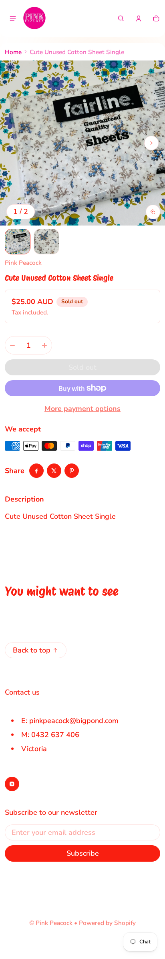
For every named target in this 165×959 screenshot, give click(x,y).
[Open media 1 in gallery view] (17, 241)
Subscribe (82, 853)
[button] (121, 18)
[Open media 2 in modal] (82, 143)
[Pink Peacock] (34, 18)
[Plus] (44, 345)
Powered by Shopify (107, 923)
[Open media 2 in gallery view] (46, 241)
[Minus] (12, 345)
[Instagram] (12, 784)
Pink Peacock (54, 923)
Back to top (31, 650)
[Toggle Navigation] (13, 18)
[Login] (139, 18)
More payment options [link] (82, 408)
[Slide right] (151, 143)
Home (13, 52)
